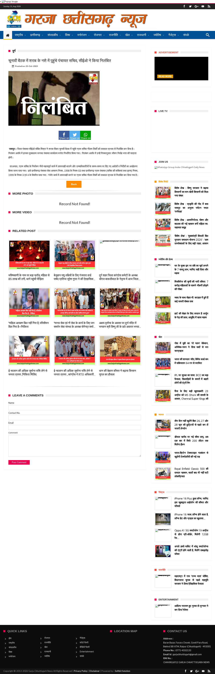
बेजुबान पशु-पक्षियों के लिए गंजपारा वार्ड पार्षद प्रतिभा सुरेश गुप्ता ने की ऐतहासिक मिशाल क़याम (73, 277)
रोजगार (47, 638)
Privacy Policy (81, 671)
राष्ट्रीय (12, 642)
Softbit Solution (122, 671)
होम (10, 638)
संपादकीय (12, 647)
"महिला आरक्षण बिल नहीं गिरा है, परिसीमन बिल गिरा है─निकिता (28, 324)
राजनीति (47, 642)
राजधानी (47, 651)
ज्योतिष (47, 656)
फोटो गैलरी (84, 642)
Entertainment (87, 651)
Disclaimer (94, 671)
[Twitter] (190, 6)
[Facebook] (184, 6)
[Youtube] (202, 6)
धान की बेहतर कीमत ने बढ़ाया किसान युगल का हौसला (117, 372)
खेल (46, 647)
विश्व (10, 651)
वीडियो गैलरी (85, 647)
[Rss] (209, 6)
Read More (165, 76)
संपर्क (82, 656)
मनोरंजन (12, 656)
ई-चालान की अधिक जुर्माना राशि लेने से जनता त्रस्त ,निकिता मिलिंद (27, 372)
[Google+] (196, 6)
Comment (13, 432)
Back (74, 184)
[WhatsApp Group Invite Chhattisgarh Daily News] (181, 167)
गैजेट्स (82, 638)
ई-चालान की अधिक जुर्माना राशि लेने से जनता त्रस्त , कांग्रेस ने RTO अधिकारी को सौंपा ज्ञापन (74, 372)
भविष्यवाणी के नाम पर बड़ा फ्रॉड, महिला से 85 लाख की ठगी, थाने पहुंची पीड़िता (29, 277)
